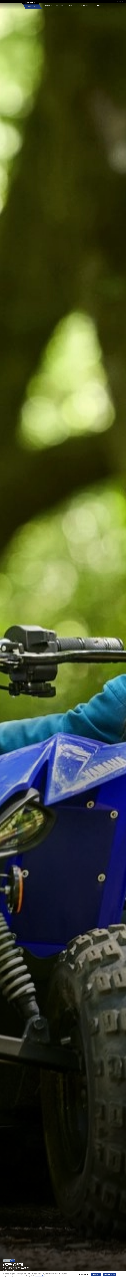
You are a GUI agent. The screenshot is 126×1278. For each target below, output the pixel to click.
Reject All (96, 1274)
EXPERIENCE (59, 6)
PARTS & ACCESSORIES (83, 6)
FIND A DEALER (99, 6)
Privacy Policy (39, 1276)
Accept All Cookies (109, 1274)
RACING (70, 6)
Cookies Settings (83, 1274)
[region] (63, 1274)
